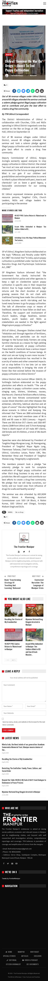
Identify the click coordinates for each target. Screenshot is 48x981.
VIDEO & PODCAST (31, 960)
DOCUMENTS (34, 964)
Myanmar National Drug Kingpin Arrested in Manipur (21, 791)
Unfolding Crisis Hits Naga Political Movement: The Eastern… (30, 238)
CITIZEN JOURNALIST (13, 964)
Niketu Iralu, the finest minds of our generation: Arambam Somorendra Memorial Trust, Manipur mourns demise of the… (23, 747)
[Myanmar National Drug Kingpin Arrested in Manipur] (35, 610)
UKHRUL (10, 512)
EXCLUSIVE (37, 956)
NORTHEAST (34, 951)
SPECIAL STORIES (9, 956)
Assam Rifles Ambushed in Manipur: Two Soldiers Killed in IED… (30, 227)
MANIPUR (9, 55)
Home (10, 951)
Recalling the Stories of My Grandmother (17, 759)
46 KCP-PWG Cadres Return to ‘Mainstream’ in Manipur (30, 216)
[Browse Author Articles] (24, 538)
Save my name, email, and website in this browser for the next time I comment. (24, 723)
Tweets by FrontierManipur (11, 878)
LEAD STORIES (30, 605)
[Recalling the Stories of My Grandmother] (14, 610)
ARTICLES (8, 605)
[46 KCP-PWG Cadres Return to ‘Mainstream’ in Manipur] (7, 218)
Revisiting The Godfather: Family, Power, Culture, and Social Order (21, 769)
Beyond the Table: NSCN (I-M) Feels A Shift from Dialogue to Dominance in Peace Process (24, 781)
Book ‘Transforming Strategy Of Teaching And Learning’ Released (12, 583)
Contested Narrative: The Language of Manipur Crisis (37, 583)
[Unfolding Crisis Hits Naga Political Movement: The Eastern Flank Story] (7, 240)
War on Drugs (19, 512)
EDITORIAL (13, 960)
